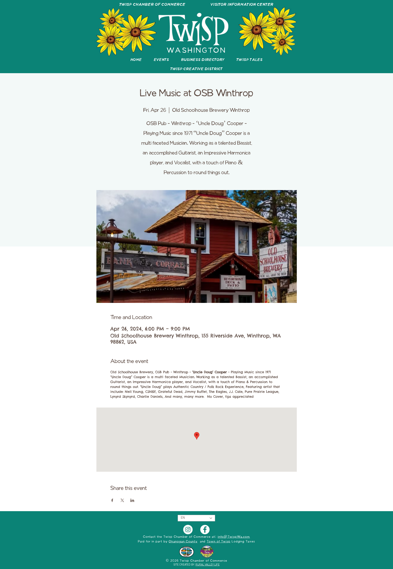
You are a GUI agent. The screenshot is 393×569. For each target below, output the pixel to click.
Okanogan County (183, 541)
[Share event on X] (122, 500)
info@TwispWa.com (234, 537)
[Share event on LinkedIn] (132, 500)
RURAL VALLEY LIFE (207, 565)
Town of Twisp (218, 541)
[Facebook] (205, 529)
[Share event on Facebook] (112, 500)
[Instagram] (188, 529)
